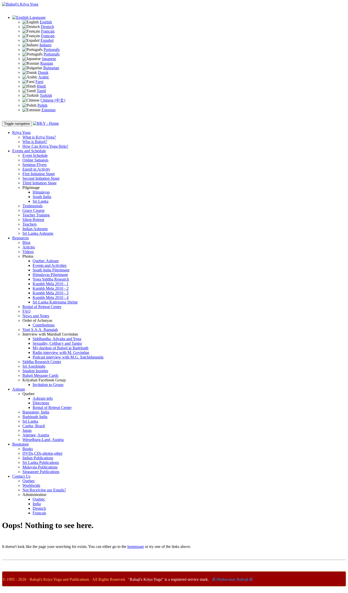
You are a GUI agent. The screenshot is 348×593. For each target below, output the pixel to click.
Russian (46, 63)
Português (52, 49)
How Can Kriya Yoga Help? (45, 146)
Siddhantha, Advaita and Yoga (57, 339)
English (46, 22)
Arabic (43, 77)
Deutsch (47, 26)
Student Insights (35, 371)
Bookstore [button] (20, 444)
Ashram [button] (18, 389)
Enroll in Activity (36, 169)
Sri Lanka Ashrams (37, 233)
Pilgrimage (31, 187)
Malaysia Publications (40, 467)
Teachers (29, 224)
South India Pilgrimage (51, 270)
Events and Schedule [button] (29, 151)
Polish (42, 105)
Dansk (43, 72)
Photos (27, 256)
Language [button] (37, 17)
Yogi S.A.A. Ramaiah (40, 329)
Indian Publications (37, 458)
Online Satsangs (35, 160)
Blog (26, 242)
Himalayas (41, 192)
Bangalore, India (35, 412)
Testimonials (32, 206)
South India (42, 197)
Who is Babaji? (34, 142)
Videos (28, 252)
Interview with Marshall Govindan (50, 334)
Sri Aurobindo (33, 366)
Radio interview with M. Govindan (61, 352)
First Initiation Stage (38, 174)
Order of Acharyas (37, 320)
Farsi (39, 81)
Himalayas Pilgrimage (50, 274)
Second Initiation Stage (41, 178)
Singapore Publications (40, 472)
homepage (135, 546)
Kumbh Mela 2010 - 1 (51, 284)
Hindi (41, 86)
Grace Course (33, 210)
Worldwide (31, 485)
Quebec (28, 394)
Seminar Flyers (34, 164)
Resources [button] (20, 238)
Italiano (45, 45)
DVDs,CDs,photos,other (42, 453)
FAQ (26, 311)
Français (48, 31)
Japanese (49, 59)
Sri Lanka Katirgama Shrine (55, 302)
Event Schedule (35, 155)
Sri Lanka (40, 201)
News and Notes (35, 316)
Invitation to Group (48, 384)
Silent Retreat (33, 219)
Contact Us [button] (21, 476)
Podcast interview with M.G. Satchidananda (68, 357)
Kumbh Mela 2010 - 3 (51, 293)
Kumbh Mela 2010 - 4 (51, 297)
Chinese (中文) (53, 100)
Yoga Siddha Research (51, 279)
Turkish (46, 95)
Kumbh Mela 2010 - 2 (51, 288)
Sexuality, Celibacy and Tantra (57, 343)
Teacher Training (36, 215)
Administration (34, 494)
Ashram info (43, 398)
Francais (39, 513)
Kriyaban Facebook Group (44, 380)
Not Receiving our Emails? (44, 490)
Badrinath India (34, 417)
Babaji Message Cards (40, 375)
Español (47, 40)
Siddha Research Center (41, 362)
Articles (28, 247)
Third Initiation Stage (39, 183)
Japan (27, 430)
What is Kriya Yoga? (39, 137)
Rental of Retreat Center (41, 307)
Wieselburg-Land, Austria (43, 439)
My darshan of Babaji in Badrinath (60, 348)
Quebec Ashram (46, 261)
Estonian (49, 110)
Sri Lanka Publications (40, 462)
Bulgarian (51, 68)
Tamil (41, 91)
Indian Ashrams (35, 229)
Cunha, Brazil (33, 426)
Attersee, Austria (35, 435)
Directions (41, 403)
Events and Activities (49, 265)
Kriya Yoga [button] (21, 132)
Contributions (44, 325)
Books (27, 449)
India (37, 504)
